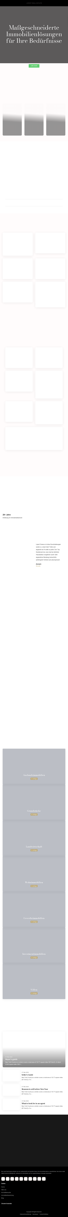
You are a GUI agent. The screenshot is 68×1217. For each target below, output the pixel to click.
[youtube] (39, 1179)
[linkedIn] (35, 1179)
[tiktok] (17, 1179)
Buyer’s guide (11, 1059)
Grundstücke (34, 811)
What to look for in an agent (33, 1103)
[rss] (21, 1179)
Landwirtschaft (34, 846)
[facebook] (3, 1179)
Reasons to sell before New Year (35, 1089)
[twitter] (26, 1179)
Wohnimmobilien (34, 882)
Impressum (35, 1214)
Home (3, 1187)
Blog (2, 1198)
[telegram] (12, 1179)
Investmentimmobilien (34, 954)
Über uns (3, 1189)
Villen (34, 989)
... (21, 1064)
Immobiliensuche (6, 1192)
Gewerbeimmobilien (34, 918)
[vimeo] (44, 1179)
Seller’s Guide (27, 1075)
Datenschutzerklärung (25, 1214)
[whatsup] (7, 1179)
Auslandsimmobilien (34, 775)
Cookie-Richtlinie (44, 1214)
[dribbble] (30, 1179)
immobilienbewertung (7, 1195)
